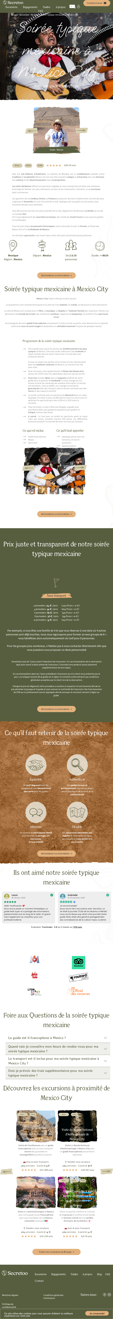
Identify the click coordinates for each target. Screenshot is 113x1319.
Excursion (24, 14)
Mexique (35, 14)
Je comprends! (97, 1313)
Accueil (14, 14)
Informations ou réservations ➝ (56, 275)
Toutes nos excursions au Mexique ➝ (56, 1251)
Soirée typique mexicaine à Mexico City (59, 14)
